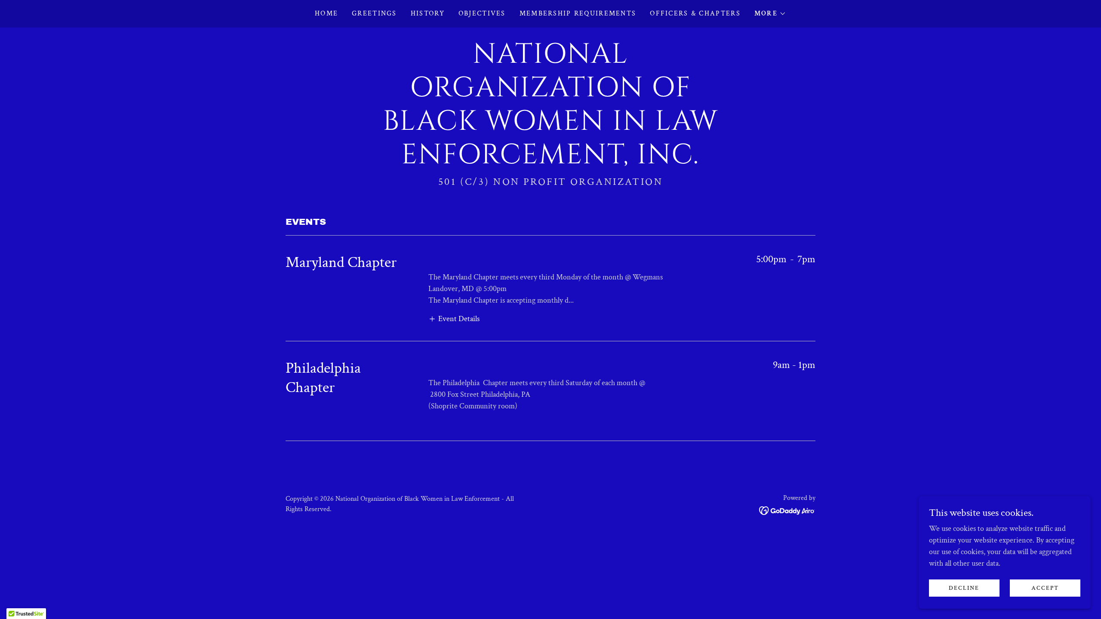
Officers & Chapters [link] (695, 13)
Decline (964, 588)
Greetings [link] (374, 13)
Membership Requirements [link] (578, 13)
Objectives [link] (482, 13)
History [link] (428, 13)
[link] (550, 161)
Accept (1045, 588)
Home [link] (326, 13)
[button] (770, 14)
